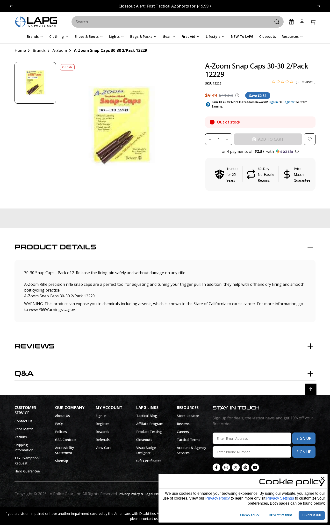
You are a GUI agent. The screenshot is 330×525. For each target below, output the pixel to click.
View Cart (103, 447)
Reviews (34, 346)
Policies (61, 431)
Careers (183, 431)
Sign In (273, 102)
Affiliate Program (149, 423)
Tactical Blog (146, 415)
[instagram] (226, 467)
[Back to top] (310, 389)
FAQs (59, 423)
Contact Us (23, 421)
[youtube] (255, 467)
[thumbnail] (35, 82)
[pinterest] (245, 467)
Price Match (23, 429)
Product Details (55, 247)
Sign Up (303, 438)
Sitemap (61, 460)
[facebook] (216, 467)
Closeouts (144, 439)
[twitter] (236, 467)
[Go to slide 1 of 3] (319, 5)
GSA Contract (66, 439)
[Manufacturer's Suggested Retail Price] (237, 95)
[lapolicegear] (36, 22)
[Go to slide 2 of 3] (11, 5)
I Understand (311, 515)
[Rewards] (291, 22)
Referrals (103, 439)
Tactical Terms (188, 439)
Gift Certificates (148, 460)
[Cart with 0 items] (313, 22)
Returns (20, 437)
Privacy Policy (217, 498)
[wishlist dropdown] (310, 139)
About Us (62, 415)
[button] (260, 151)
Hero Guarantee (27, 471)
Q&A (24, 374)
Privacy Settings (280, 498)
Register (288, 102)
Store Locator (188, 415)
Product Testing (149, 431)
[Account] (302, 22)
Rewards (102, 431)
